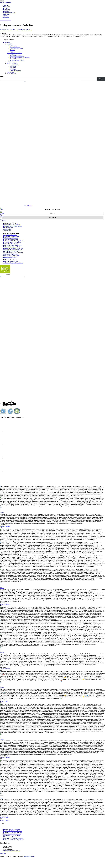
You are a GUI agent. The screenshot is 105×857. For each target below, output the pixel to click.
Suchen (2, 76)
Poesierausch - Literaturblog (10, 251)
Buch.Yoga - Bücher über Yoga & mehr (13, 241)
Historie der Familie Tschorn (10, 261)
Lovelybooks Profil (8, 227)
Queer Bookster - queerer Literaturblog (13, 252)
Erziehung (12, 54)
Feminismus (13, 69)
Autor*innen (6, 14)
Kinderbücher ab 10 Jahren (17, 60)
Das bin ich (6, 8)
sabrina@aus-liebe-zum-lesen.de (11, 850)
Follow (2, 512)
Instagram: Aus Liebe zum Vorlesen (12, 226)
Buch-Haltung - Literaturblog (10, 238)
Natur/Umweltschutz (15, 70)
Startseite (5, 5)
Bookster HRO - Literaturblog (11, 236)
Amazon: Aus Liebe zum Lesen (11, 835)
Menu (2, 0)
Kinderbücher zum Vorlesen (17, 56)
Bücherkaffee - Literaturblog (10, 243)
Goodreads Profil (7, 229)
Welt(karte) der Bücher (9, 12)
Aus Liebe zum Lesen (5, 2)
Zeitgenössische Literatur (16, 48)
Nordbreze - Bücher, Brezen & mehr (12, 249)
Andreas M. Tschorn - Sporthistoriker (13, 263)
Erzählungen (13, 45)
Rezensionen (6, 6)
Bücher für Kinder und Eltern (14, 53)
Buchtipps (6, 11)
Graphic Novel (10, 72)
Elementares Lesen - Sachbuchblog (12, 245)
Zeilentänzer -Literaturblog (10, 257)
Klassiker (12, 50)
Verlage (5, 15)
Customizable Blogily (28, 856)
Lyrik (11, 51)
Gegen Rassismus (14, 64)
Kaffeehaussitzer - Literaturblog (11, 246)
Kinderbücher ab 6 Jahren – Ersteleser (20, 57)
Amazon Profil (7, 230)
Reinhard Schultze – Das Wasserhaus (15, 30)
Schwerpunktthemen (12, 63)
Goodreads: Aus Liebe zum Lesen (12, 834)
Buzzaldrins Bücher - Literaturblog (12, 242)
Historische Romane (15, 47)
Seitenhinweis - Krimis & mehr (11, 255)
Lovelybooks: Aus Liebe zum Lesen (12, 832)
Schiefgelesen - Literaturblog (10, 254)
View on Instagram (5, 526)
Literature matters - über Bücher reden (13, 248)
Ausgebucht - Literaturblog (10, 235)
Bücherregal (6, 9)
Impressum (6, 17)
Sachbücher (10, 61)
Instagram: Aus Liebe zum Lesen (11, 224)
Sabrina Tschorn (28, 205)
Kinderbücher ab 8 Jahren (16, 59)
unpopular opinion (11, 73)
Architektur (13, 67)
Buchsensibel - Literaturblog (10, 239)
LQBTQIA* (13, 66)
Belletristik (9, 44)
